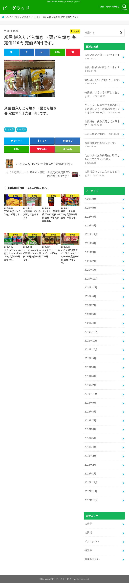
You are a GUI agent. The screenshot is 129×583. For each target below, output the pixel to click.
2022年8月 (90, 216)
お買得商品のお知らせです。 (100, 145)
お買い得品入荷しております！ (102, 56)
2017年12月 (91, 482)
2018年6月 (90, 429)
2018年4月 (90, 447)
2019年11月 (90, 340)
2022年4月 (90, 225)
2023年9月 (90, 199)
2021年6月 (90, 243)
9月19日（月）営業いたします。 (102, 82)
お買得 (23, 129)
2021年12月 (91, 234)
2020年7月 (90, 305)
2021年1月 (90, 269)
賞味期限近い (92, 559)
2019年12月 (91, 332)
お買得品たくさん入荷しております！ (102, 173)
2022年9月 (90, 208)
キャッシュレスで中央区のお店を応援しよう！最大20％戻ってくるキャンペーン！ (102, 109)
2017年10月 (91, 500)
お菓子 (11, 129)
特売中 (88, 550)
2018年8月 (90, 411)
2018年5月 (90, 438)
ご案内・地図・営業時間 (109, 7)
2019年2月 (90, 385)
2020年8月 (90, 296)
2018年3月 (90, 456)
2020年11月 (90, 287)
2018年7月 (90, 420)
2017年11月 (90, 491)
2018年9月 (90, 402)
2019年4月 (90, 376)
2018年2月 (90, 464)
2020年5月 (90, 314)
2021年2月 (90, 261)
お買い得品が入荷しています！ (102, 69)
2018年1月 (90, 473)
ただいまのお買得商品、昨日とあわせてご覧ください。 (102, 159)
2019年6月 (90, 367)
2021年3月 (90, 252)
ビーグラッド (16, 8)
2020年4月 (90, 323)
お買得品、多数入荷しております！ (102, 123)
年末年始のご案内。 (101, 134)
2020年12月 (91, 278)
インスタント (92, 541)
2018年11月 (90, 394)
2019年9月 (90, 358)
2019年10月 (91, 349)
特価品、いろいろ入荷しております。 (102, 94)
